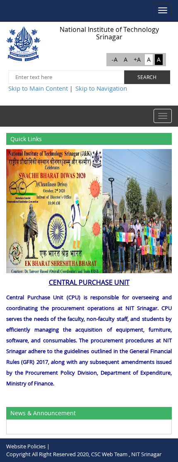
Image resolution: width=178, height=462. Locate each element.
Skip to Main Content (38, 88)
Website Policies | (28, 446)
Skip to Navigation (101, 88)
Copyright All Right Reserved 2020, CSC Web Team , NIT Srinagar (83, 454)
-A (115, 59)
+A (137, 59)
